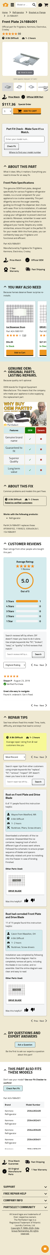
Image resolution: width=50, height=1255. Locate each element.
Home (5, 12)
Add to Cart (30, 110)
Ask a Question (25, 1044)
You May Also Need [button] (24, 287)
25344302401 (34, 1120)
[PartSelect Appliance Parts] (5, 5)
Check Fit (11, 146)
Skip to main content (25, 52)
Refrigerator (18, 12)
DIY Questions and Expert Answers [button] (24, 1034)
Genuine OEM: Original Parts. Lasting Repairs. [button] (22, 372)
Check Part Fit (13, 1088)
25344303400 (34, 1129)
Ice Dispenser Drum (15, 327)
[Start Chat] (45, 1249)
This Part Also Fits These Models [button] (24, 1070)
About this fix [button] (20, 486)
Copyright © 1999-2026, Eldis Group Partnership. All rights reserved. (25, 1230)
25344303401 (34, 1139)
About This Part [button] (22, 166)
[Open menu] (12, 4)
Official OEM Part (35, 96)
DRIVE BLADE (15, 890)
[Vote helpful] (26, 900)
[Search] (34, 5)
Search (38, 654)
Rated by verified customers (18, 502)
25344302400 (34, 1110)
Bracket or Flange (37, 12)
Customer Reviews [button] (24, 543)
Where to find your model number (25, 152)
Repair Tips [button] (18, 717)
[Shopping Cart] (46, 5)
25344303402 (34, 1149)
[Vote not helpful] (32, 900)
